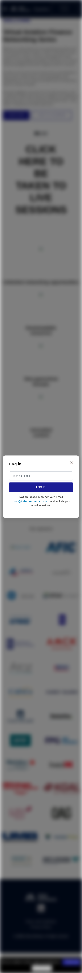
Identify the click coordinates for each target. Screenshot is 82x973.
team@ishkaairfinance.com (30, 501)
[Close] (72, 462)
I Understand (71, 962)
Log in (41, 487)
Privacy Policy (42, 968)
